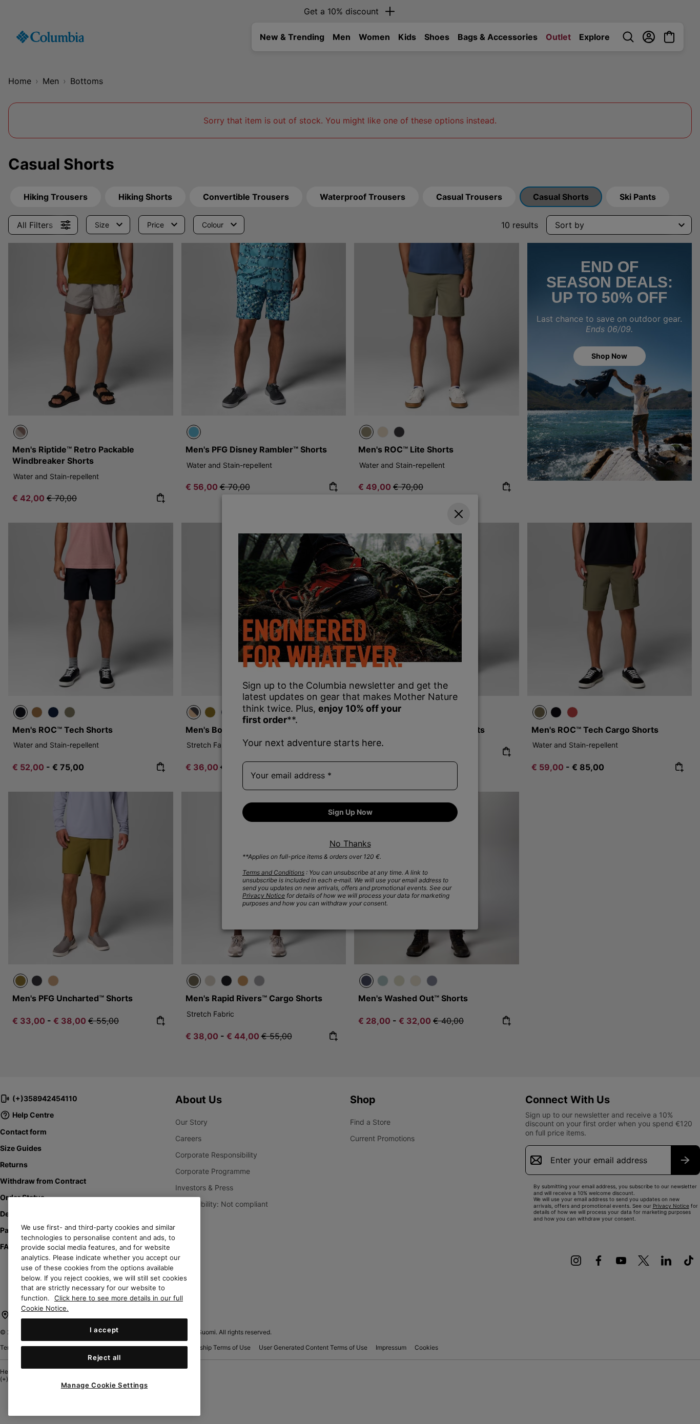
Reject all (104, 1357)
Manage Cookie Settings (104, 1384)
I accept (104, 1330)
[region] (104, 1306)
